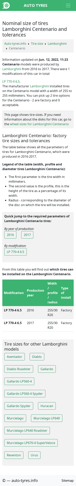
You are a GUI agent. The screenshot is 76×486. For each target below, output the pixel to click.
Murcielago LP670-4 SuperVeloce (31, 443)
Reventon (14, 455)
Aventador (14, 357)
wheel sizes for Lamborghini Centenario (39, 124)
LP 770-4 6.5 (11, 81)
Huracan (47, 406)
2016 (10, 235)
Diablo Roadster (19, 369)
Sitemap (68, 480)
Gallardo (47, 369)
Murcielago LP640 (47, 418)
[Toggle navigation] (68, 5)
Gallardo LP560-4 (19, 381)
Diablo (37, 357)
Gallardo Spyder (19, 406)
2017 (27, 235)
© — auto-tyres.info (20, 480)
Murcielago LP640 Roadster (27, 430)
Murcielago (15, 418)
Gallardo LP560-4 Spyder (25, 393)
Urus (34, 455)
